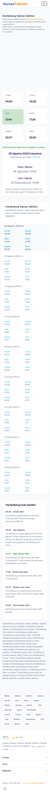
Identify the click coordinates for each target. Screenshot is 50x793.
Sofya (6, 724)
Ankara (7, 701)
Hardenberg (30, 19)
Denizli (29, 705)
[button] (47, 758)
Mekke (7, 696)
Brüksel (17, 719)
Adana (36, 701)
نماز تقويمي (26, 783)
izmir (17, 701)
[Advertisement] (25, 61)
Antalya (18, 705)
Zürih (27, 724)
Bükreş (17, 724)
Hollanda (39, 19)
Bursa (26, 701)
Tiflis (42, 719)
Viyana (19, 710)
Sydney (38, 715)
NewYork (8, 710)
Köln (40, 705)
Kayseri (7, 705)
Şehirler (35, 783)
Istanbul (29, 696)
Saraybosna (30, 719)
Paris (28, 715)
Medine (18, 696)
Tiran (6, 719)
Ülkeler (42, 783)
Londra (7, 715)
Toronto (18, 715)
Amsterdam (31, 710)
